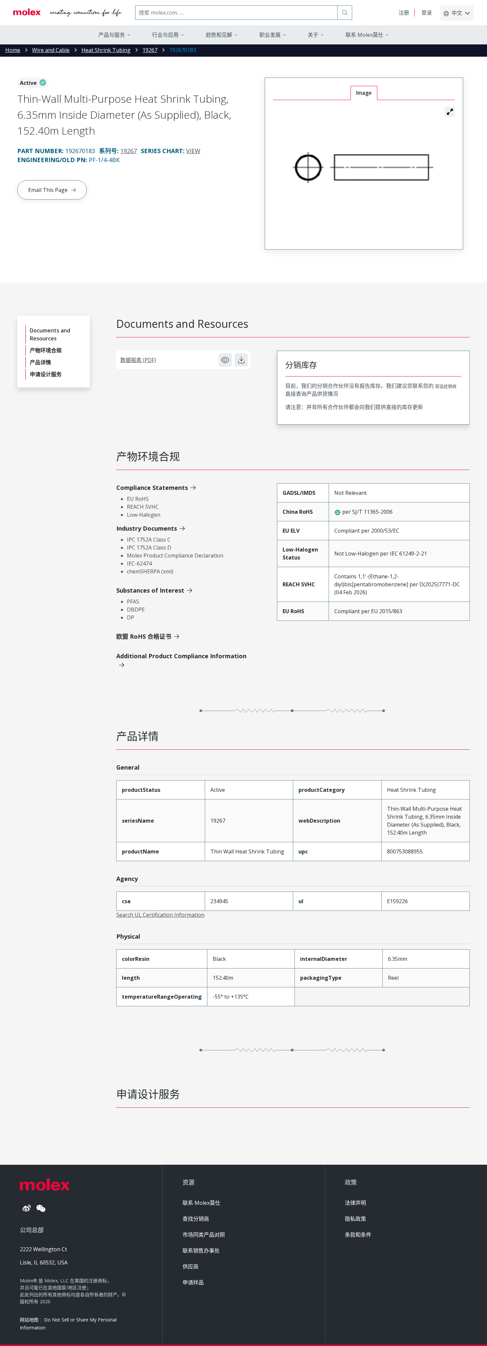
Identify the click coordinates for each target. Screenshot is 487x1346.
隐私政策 (355, 1218)
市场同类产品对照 (204, 1234)
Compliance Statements (152, 488)
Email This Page (48, 190)
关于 (313, 34)
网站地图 (29, 1320)
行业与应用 (165, 34)
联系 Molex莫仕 (201, 1202)
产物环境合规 (46, 350)
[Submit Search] (345, 12)
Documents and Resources (50, 334)
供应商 (190, 1266)
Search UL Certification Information (160, 914)
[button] (450, 112)
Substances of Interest (150, 590)
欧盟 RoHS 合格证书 (143, 636)
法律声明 (355, 1202)
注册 (404, 12)
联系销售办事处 (201, 1250)
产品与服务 (111, 34)
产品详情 (40, 362)
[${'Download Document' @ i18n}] (241, 360)
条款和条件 (358, 1234)
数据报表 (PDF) (138, 360)
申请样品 (193, 1282)
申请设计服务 (46, 374)
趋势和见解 (219, 34)
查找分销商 (196, 1218)
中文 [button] (457, 13)
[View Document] (225, 360)
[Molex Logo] (67, 12)
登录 (426, 12)
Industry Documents (146, 528)
